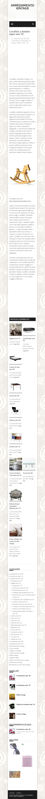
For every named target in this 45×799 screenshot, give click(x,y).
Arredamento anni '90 (16, 644)
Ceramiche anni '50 (17, 632)
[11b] (27, 766)
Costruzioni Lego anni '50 (20, 588)
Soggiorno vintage (15, 651)
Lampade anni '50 (16, 581)
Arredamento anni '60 (16, 574)
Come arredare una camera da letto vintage (15, 541)
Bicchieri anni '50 (16, 634)
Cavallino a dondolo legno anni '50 (23, 606)
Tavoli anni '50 (15, 618)
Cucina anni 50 (15, 630)
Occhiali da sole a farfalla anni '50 (23, 599)
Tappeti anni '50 (16, 639)
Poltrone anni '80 (15, 420)
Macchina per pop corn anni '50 (22, 604)
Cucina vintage (14, 648)
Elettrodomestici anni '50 (18, 625)
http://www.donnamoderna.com (20, 201)
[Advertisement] (22, 17)
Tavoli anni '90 (14, 396)
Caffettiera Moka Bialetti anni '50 (22, 593)
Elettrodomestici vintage (16, 646)
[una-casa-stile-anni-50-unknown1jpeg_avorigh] (14, 754)
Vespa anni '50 (17, 586)
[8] (23, 744)
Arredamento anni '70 (16, 576)
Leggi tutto (16, 344)
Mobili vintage (13, 655)
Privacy (19, 793)
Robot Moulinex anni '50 (20, 590)
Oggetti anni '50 (14, 338)
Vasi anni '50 (15, 637)
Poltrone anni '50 (16, 623)
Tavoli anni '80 (28, 473)
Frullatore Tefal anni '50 (19, 602)
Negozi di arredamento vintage (19, 660)
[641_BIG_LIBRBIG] (14, 779)
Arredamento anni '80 (16, 641)
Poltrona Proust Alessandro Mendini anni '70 (15, 506)
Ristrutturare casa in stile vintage (19, 665)
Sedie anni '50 (15, 620)
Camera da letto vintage (16, 653)
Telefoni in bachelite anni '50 (21, 609)
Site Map (11, 793)
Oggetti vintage (14, 658)
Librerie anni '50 (14, 447)
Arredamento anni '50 (16, 579)
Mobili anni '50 (15, 627)
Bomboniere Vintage (15, 662)
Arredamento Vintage (22, 7)
